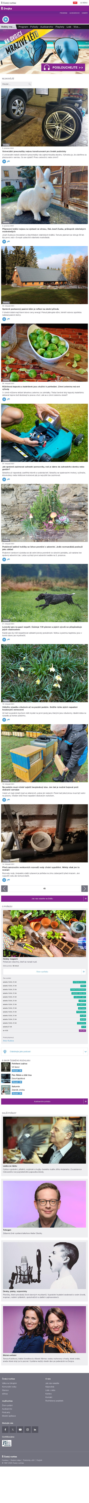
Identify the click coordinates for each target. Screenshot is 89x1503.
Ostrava (82, 1008)
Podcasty (6, 1412)
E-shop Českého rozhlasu (16, 1060)
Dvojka (82, 1030)
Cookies (5, 1460)
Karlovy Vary (79, 997)
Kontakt (48, 1397)
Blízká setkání (9, 1355)
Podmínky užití (28, 1460)
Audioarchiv (74, 13)
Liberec (82, 1001)
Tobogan (7, 1230)
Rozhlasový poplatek (54, 1401)
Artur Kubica (8, 1041)
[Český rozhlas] (8, 3)
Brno (83, 986)
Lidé (69, 26)
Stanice (5, 1390)
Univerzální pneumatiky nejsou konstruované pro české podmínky (34, 151)
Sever (83, 1019)
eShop (5, 1394)
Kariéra (48, 1394)
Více (77, 26)
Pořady (34, 26)
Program (63, 13)
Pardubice (81, 1012)
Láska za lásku (10, 1166)
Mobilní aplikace (9, 1416)
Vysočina (81, 1023)
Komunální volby (9, 1387)
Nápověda (49, 1387)
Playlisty (60, 26)
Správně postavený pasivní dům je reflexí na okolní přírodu (30, 309)
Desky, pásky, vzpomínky (15, 1291)
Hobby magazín (10, 959)
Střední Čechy (79, 982)
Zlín (83, 1027)
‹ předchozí (4, 888)
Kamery (85, 13)
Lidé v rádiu (50, 1390)
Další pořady (9, 1113)
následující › (84, 888)
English (39, 1460)
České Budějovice (78, 989)
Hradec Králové (78, 993)
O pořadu (7, 906)
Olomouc (81, 1004)
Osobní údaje (16, 1460)
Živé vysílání (7, 1405)
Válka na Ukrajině (9, 1383)
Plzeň (83, 1016)
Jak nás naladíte (52, 1383)
